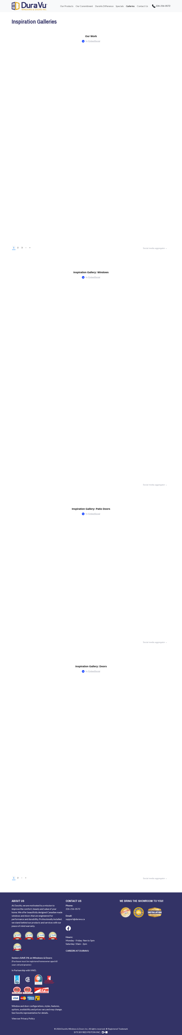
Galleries (130, 6)
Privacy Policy (28, 1018)
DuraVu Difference (104, 6)
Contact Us (142, 6)
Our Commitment (84, 6)
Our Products (66, 6)
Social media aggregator (154, 248)
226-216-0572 (162, 5)
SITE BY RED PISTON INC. (87, 1032)
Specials (120, 6)
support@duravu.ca (75, 919)
